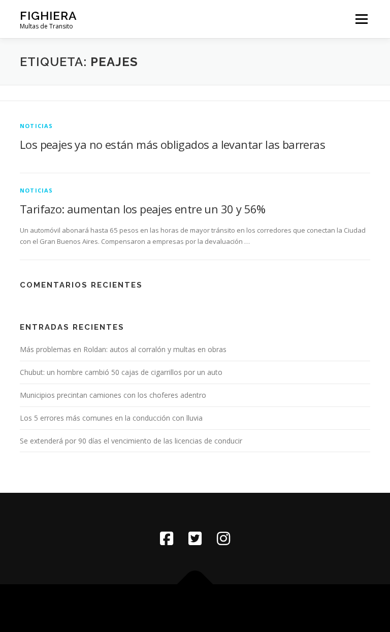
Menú (361, 18)
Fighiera (48, 15)
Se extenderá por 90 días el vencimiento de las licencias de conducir (131, 441)
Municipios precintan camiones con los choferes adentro (113, 395)
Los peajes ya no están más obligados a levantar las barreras (172, 144)
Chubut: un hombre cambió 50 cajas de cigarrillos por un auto (121, 372)
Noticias (36, 126)
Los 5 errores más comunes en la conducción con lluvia (111, 418)
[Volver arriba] (195, 584)
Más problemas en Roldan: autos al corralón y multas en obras (123, 349)
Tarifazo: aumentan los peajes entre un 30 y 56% (143, 208)
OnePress (211, 608)
